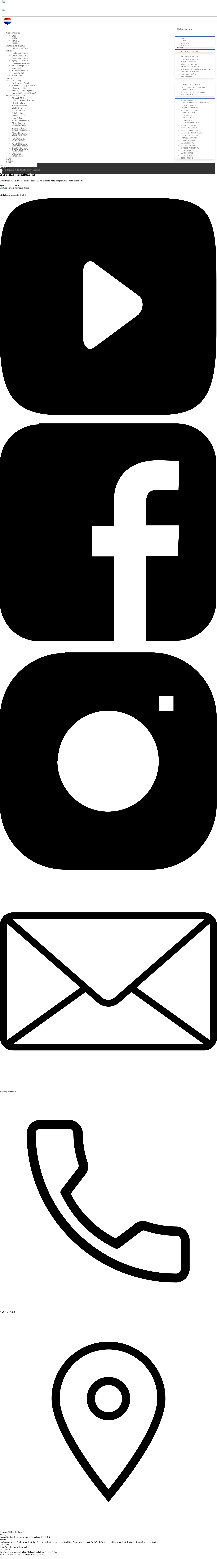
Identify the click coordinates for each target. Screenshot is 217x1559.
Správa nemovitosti (8, 1542)
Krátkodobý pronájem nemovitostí (141, 1542)
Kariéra (22, 1537)
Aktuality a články (33, 1537)
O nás (15, 1537)
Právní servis (104, 1542)
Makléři (44, 1537)
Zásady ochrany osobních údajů (13, 1552)
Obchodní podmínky (35, 1552)
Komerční (23, 1547)
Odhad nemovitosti (60, 1542)
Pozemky (8, 1547)
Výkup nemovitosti (119, 1542)
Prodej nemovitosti (24, 1542)
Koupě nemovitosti (76, 1542)
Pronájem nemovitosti (42, 1542)
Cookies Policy (51, 1552)
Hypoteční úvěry (92, 1542)
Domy (15, 1547)
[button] (108, 1534)
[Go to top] (1, 1557)
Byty (2, 1547)
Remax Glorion (6, 1537)
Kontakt (51, 1537)
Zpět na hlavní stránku (9, 185)
